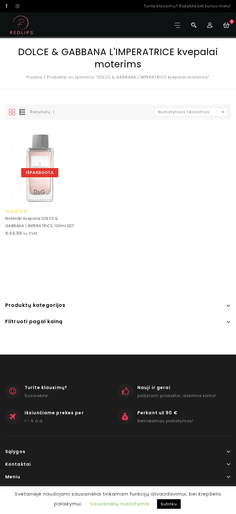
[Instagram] (20, 6)
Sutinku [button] (169, 504)
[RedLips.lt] (21, 25)
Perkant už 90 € (157, 413)
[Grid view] (12, 112)
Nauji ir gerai (154, 387)
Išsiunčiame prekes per (54, 413)
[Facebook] (9, 6)
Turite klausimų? (46, 387)
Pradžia (34, 77)
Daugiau (39, 196)
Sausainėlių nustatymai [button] (119, 503)
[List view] (22, 112)
